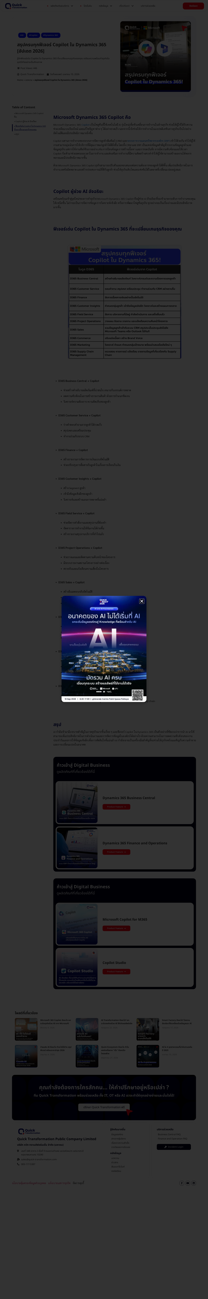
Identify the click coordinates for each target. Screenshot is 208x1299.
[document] (104, 649)
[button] (142, 601)
